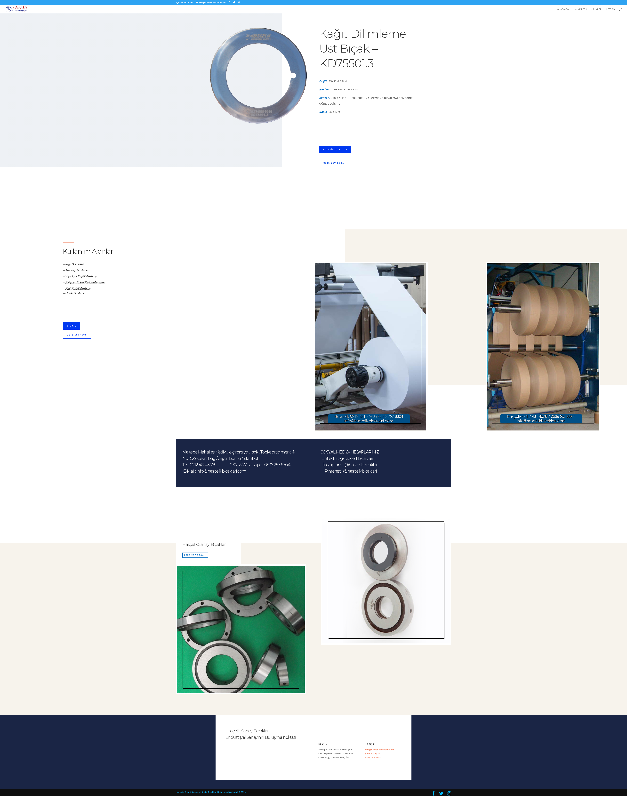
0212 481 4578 (77, 334)
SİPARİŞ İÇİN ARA (335, 149)
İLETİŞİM (611, 9)
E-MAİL (71, 326)
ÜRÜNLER (596, 9)
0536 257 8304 (333, 163)
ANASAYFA (563, 9)
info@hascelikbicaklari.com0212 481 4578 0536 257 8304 (381, 753)
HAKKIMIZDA (580, 9)
